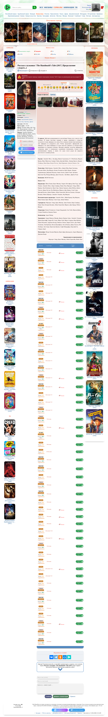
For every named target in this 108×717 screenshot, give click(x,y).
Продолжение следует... (25, 51)
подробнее (40, 255)
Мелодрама (83, 14)
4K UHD (37, 54)
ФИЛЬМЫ (48, 7)
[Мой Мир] (65, 657)
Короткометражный (13, 16)
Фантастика (39, 14)
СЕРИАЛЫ (58, 7)
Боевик (22, 16)
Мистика (59, 16)
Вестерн (88, 16)
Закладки (38, 713)
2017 (25, 112)
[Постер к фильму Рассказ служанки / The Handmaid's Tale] (26, 109)
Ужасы (61, 14)
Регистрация (85, 7)
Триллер (39, 16)
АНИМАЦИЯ (68, 7)
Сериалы (26, 117)
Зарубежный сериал (23, 14)
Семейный (78, 16)
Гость (89, 5)
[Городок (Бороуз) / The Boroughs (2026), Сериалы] (25, 41)
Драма (66, 14)
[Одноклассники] (60, 657)
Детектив (52, 16)
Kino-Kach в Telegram (28, 152)
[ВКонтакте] (51, 657)
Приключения (54, 14)
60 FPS (20, 54)
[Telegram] (56, 657)
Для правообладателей (70, 713)
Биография (46, 16)
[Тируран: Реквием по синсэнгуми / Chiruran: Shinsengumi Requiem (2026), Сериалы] (97, 41)
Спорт (83, 16)
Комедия (32, 14)
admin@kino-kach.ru (57, 713)
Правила (72, 696)
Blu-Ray (54, 54)
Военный (70, 16)
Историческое (92, 14)
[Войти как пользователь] (96, 7)
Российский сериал (11, 14)
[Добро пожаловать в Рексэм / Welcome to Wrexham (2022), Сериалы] (68, 41)
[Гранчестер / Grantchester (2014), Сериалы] (40, 41)
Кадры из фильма (43, 94)
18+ (53, 51)
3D (69, 51)
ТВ (76, 7)
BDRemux (71, 54)
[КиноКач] (7, 7)
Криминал (100, 14)
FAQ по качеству (46, 713)
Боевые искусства (31, 16)
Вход (87, 9)
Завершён (38, 51)
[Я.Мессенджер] (69, 657)
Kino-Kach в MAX (28, 148)
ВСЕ (41, 7)
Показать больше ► (50, 58)
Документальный (74, 14)
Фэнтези (46, 14)
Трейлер (52, 94)
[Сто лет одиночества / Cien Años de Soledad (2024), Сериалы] (54, 41)
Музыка (65, 16)
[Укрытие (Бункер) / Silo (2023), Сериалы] (11, 41)
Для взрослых (96, 16)
